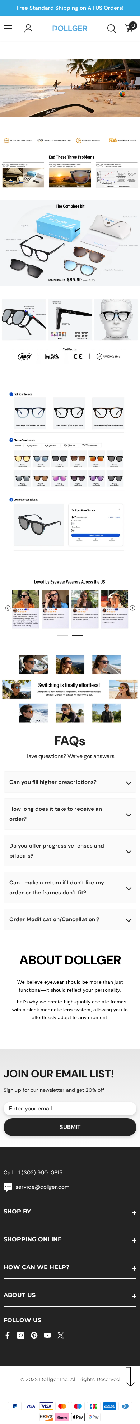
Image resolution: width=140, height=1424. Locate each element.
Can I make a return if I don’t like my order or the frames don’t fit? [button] (56, 887)
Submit (70, 1127)
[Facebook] (7, 1335)
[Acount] (28, 28)
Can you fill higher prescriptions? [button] (53, 782)
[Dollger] (70, 140)
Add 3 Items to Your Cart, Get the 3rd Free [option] (70, 7)
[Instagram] (21, 1335)
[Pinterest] (34, 1335)
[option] (70, 605)
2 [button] (77, 635)
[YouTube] (47, 1335)
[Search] (111, 28)
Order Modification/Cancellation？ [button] (55, 919)
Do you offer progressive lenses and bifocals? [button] (56, 850)
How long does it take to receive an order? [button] (55, 814)
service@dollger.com (42, 1186)
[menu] (8, 28)
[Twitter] (61, 1335)
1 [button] (62, 635)
